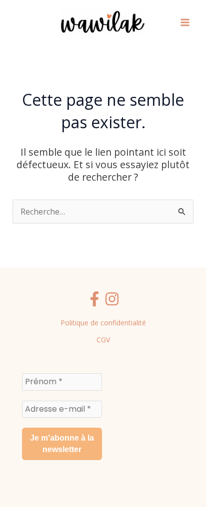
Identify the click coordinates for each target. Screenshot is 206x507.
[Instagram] (112, 298)
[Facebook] (94, 298)
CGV (103, 339)
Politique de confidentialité (103, 322)
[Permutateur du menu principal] (185, 22)
